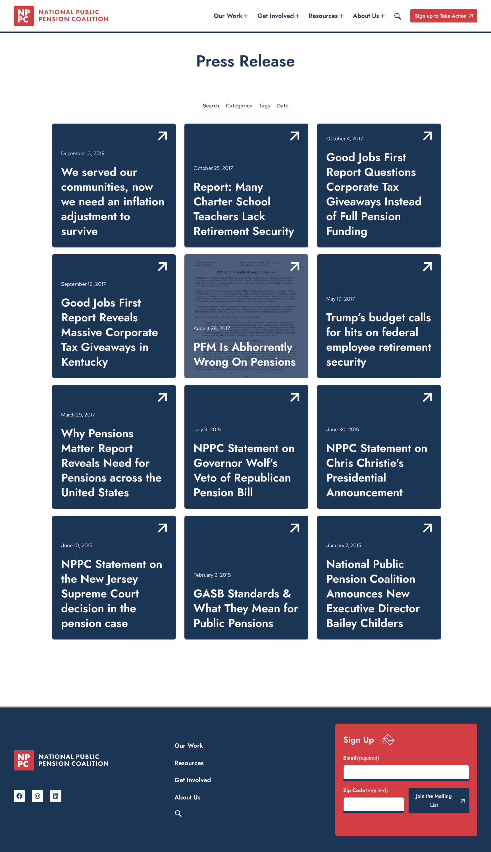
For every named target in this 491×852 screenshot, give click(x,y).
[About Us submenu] (382, 15)
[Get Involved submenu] (297, 15)
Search (178, 813)
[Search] (397, 16)
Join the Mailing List (434, 800)
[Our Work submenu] (246, 15)
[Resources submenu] (341, 15)
